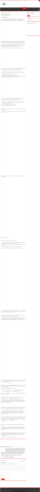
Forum (3, 0)
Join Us (8, 0)
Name (2, 471)
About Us (6, 0)
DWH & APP (8, 8)
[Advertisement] (25, 4)
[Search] (39, 0)
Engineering (24, 8)
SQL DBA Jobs (24, 0)
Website (2, 476)
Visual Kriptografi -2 (4, 460)
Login (20, 0)
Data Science (18, 8)
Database (12, 8)
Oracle (10, 0)
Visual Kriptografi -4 (22, 460)
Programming (28, 8)
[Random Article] (39, 10)
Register (18, 0)
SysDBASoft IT (37, 490)
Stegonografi (4, 12)
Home (1, 0)
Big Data (16, 0)
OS (21, 8)
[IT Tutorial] (4, 4)
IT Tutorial (31, 490)
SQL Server (13, 0)
